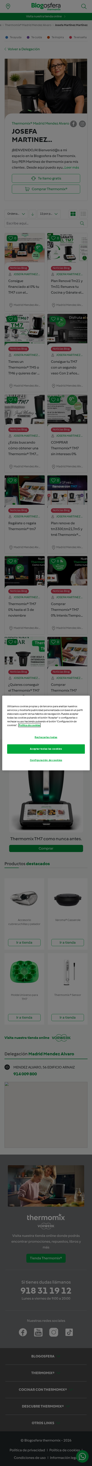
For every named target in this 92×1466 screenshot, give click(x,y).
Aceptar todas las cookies (46, 748)
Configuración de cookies (46, 760)
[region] (46, 733)
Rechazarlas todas (46, 737)
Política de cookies (29, 725)
